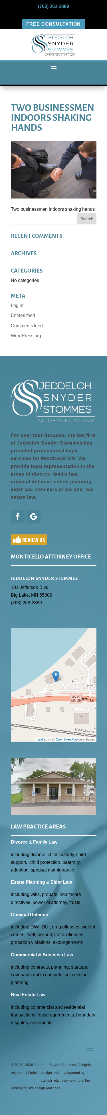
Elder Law (61, 882)
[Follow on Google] (34, 516)
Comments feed (27, 325)
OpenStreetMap (67, 739)
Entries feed (23, 315)
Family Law (45, 842)
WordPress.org (26, 335)
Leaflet (41, 739)
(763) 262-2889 (53, 6)
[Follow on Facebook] (18, 516)
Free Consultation (53, 24)
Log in (17, 305)
